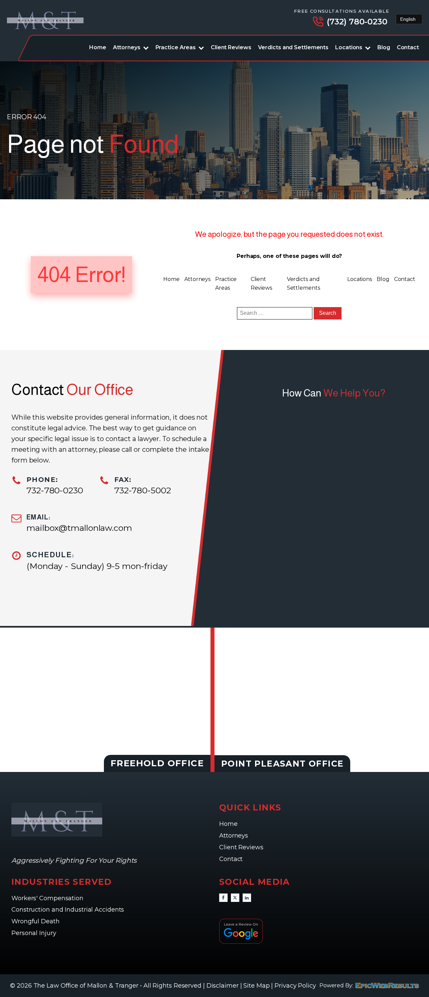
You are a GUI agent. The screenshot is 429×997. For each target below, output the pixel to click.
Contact (408, 47)
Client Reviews (231, 47)
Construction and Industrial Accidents (67, 909)
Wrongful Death (36, 921)
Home (97, 47)
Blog (383, 47)
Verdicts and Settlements (293, 47)
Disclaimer (222, 985)
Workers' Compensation (48, 898)
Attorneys (126, 47)
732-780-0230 (54, 490)
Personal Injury (34, 933)
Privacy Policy (295, 985)
